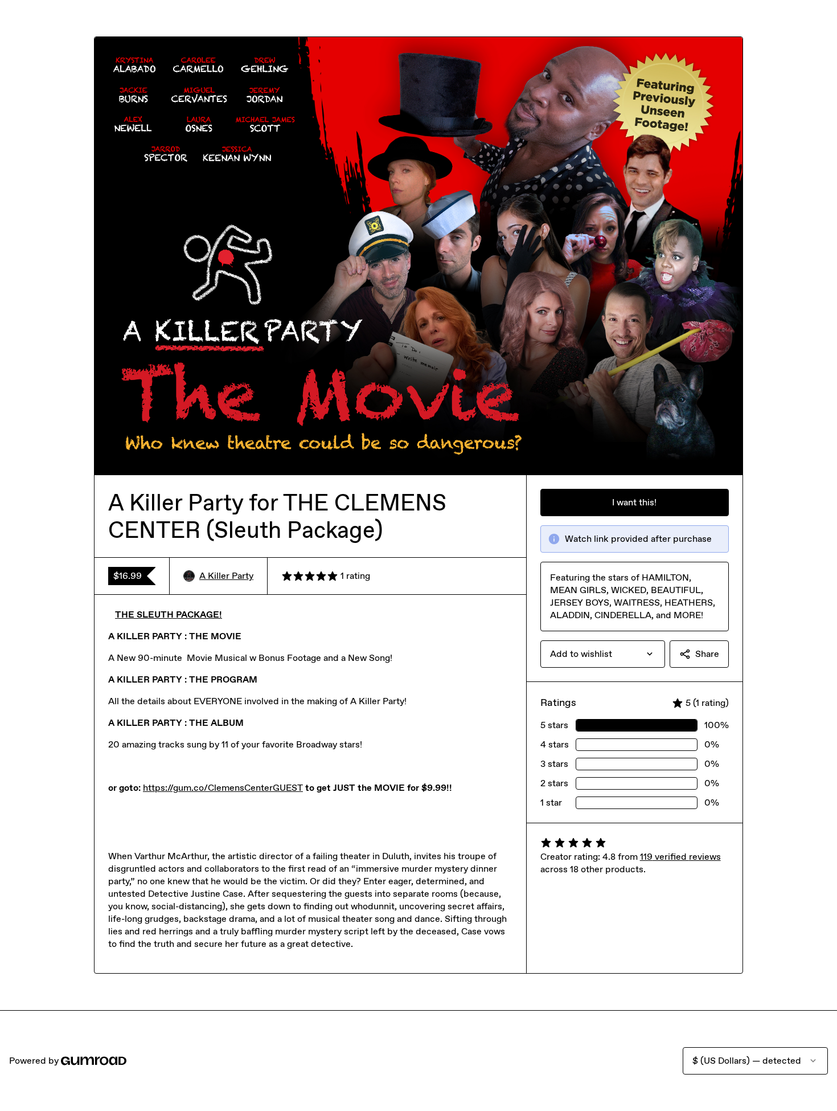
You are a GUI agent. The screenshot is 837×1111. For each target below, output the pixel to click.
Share (707, 653)
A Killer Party (226, 575)
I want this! (634, 502)
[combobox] (602, 654)
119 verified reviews (680, 856)
